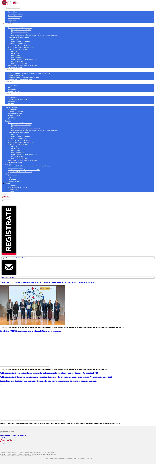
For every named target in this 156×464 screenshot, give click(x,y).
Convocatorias (12, 89)
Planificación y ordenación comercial (18, 37)
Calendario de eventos (14, 91)
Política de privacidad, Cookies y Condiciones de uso (75, 458)
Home (47, 458)
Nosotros (8, 93)
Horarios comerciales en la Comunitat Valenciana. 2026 (24, 77)
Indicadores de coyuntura (15, 75)
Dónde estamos (12, 101)
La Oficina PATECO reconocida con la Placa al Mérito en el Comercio (30, 331)
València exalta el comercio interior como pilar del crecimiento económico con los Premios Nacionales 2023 (49, 373)
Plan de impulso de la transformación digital (24, 59)
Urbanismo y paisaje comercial (17, 43)
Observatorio (9, 69)
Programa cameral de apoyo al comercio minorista (25, 34)
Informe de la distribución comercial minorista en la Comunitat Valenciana (29, 73)
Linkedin (13, 435)
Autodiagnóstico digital (18, 57)
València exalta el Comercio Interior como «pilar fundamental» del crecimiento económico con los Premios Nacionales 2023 (56, 377)
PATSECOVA (15, 39)
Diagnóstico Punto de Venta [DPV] (21, 30)
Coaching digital (16, 55)
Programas (9, 23)
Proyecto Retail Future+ (18, 61)
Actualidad (9, 81)
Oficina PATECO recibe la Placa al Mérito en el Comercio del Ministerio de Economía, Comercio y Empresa (48, 282)
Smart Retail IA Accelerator (19, 63)
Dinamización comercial (15, 16)
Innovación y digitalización (15, 14)
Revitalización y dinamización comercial (19, 45)
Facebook (3, 435)
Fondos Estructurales (55, 458)
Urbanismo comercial (14, 18)
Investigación (12, 20)
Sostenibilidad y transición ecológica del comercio (22, 65)
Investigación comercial (15, 67)
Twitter (8, 435)
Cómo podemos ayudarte (13, 8)
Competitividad (12, 12)
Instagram (25, 435)
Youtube (19, 435)
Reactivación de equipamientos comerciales (21, 47)
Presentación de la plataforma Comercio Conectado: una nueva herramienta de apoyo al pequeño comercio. (49, 381)
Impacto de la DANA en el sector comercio (20, 79)
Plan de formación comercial (19, 32)
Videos (10, 87)
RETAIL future (15, 53)
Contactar (11, 103)
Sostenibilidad (12, 22)
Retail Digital (15, 51)
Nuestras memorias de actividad (17, 99)
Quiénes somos (12, 97)
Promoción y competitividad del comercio (20, 28)
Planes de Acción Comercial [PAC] (21, 41)
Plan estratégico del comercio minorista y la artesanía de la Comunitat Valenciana (34, 35)
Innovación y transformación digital (18, 49)
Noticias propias (12, 85)
